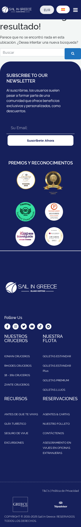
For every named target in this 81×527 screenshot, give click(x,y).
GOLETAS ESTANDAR (57, 356)
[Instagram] (16, 326)
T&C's (45, 490)
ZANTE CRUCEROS (16, 384)
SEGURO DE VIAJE (16, 433)
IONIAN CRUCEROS (17, 356)
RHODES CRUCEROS (18, 365)
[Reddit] (48, 326)
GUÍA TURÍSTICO (15, 423)
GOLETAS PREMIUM (56, 380)
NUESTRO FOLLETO (56, 423)
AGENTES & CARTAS (56, 414)
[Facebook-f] (7, 326)
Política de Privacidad (65, 490)
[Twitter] (24, 326)
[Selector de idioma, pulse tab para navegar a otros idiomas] (63, 9)
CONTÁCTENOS (53, 433)
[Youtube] (32, 326)
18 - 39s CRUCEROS (17, 375)
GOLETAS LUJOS (54, 389)
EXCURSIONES (14, 442)
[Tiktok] (40, 326)
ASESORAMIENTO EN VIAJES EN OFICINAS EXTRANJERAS (57, 447)
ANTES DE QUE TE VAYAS (21, 414)
